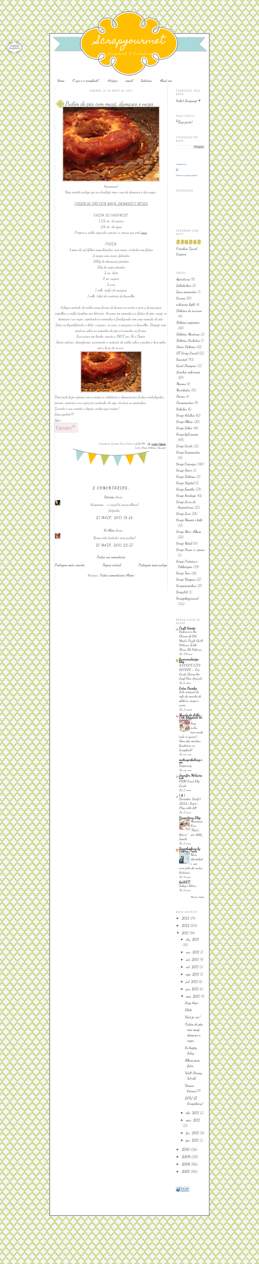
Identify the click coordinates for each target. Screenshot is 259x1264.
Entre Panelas (188, 688)
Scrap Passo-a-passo (190, 549)
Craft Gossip (187, 628)
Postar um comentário (111, 557)
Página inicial (112, 565)
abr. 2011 (193, 1113)
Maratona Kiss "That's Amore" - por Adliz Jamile (190, 830)
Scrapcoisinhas (186, 586)
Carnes (180, 298)
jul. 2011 (192, 981)
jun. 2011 (192, 989)
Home (60, 80)
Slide (188, 1010)
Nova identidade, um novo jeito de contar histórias (191, 863)
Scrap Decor (184, 470)
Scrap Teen (183, 573)
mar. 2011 (193, 1120)
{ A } (182, 795)
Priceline (182, 249)
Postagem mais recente (70, 565)
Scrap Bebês (184, 428)
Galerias (146, 80)
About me (166, 80)
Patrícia (109, 497)
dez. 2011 (192, 939)
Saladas (181, 409)
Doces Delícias (149, 447)
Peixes (180, 396)
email (129, 80)
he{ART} (184, 882)
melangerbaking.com (190, 761)
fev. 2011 (193, 1133)
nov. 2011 (193, 952)
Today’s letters (187, 886)
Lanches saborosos (188, 372)
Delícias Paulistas (188, 340)
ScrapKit (182, 592)
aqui (144, 232)
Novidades (183, 390)
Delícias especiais (187, 322)
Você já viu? (193, 1017)
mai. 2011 (193, 996)
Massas (181, 384)
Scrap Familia (185, 489)
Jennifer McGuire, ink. (191, 776)
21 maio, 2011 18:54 (114, 517)
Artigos (113, 80)
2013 (186, 918)
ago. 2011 (193, 974)
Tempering (185, 766)
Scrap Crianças (186, 464)
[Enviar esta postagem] (149, 443)
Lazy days (191, 1002)
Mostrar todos (197, 896)
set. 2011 (192, 967)
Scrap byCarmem (187, 434)
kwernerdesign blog (189, 660)
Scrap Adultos (185, 415)
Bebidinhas (183, 285)
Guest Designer (186, 366)
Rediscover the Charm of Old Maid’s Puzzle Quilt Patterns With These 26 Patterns (191, 640)
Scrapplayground (187, 598)
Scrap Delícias (185, 476)
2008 (186, 1164)
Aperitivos (183, 279)
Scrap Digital (185, 483)
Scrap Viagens (185, 579)
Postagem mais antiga (152, 565)
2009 (186, 1157)
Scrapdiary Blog (190, 818)
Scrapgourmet (129, 41)
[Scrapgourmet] (177, 169)
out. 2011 (192, 959)
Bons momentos (186, 292)
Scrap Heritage (186, 495)
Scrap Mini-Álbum (188, 531)
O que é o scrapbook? (86, 80)
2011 (185, 933)
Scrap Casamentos (188, 452)
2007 (186, 1171)
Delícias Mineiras (188, 334)
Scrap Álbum (184, 421)
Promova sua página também (186, 175)
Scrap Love (183, 513)
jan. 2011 (192, 1140)
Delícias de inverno (189, 311)
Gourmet (162, 447)
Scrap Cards (184, 446)
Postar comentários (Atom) (117, 575)
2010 (186, 1149)
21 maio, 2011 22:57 (114, 545)
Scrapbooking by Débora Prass (189, 849)
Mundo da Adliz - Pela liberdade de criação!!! (191, 717)
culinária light (185, 304)
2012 (186, 925)
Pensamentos (184, 403)
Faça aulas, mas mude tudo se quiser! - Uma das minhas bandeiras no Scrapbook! (191, 736)
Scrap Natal (184, 543)
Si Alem (109, 530)
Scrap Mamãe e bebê (189, 520)
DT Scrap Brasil (187, 353)
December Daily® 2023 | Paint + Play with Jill (190, 803)
